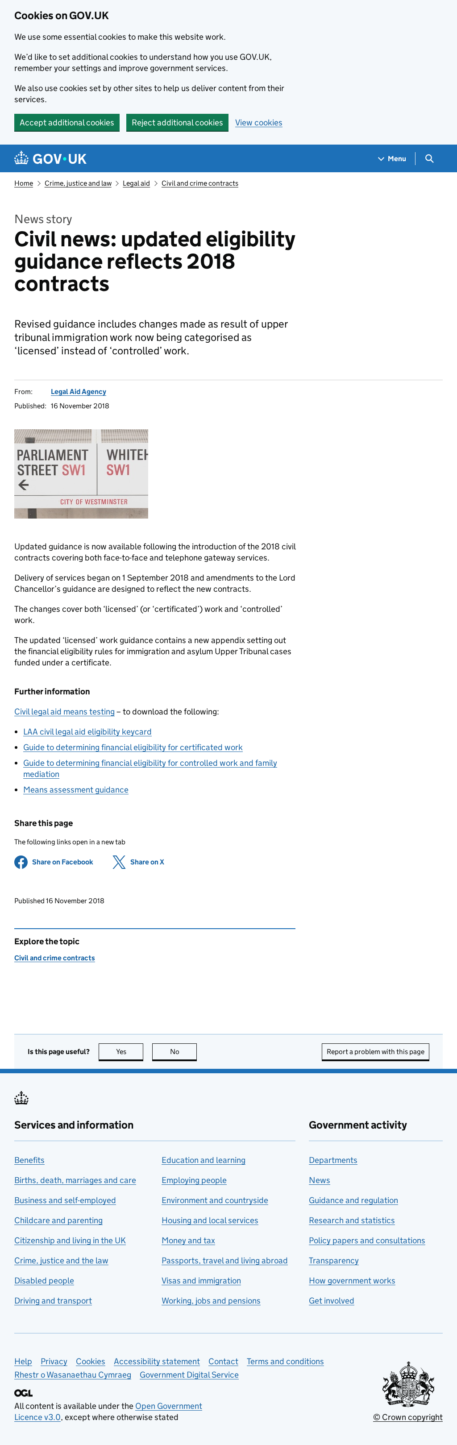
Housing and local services (210, 1220)
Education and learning (203, 1160)
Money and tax (188, 1240)
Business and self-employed (65, 1200)
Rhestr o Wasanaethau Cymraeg (72, 1375)
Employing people (194, 1180)
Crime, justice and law (78, 183)
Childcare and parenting (58, 1220)
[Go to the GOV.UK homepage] (50, 158)
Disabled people (44, 1280)
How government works (352, 1280)
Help (23, 1361)
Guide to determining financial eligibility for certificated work (133, 747)
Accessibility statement (157, 1361)
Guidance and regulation (353, 1200)
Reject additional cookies (177, 122)
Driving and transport (53, 1301)
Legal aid (136, 183)
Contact (223, 1361)
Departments (333, 1160)
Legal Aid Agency (78, 391)
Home (23, 183)
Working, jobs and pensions (211, 1301)
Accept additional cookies (67, 122)
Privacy (54, 1361)
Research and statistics (352, 1220)
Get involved (331, 1301)
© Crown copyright (408, 1417)
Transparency (334, 1260)
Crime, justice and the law (61, 1260)
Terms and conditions (285, 1361)
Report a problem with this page (375, 1051)
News (319, 1180)
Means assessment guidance (76, 790)
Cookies (90, 1361)
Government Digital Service (189, 1375)
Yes (129, 1051)
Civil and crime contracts (200, 183)
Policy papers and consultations (367, 1240)
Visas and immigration (201, 1280)
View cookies (259, 122)
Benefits (29, 1160)
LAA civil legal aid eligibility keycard (87, 732)
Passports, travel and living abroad (225, 1260)
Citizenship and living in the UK (70, 1240)
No (183, 1051)
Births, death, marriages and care (75, 1180)
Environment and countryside (215, 1200)
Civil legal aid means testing (64, 711)
